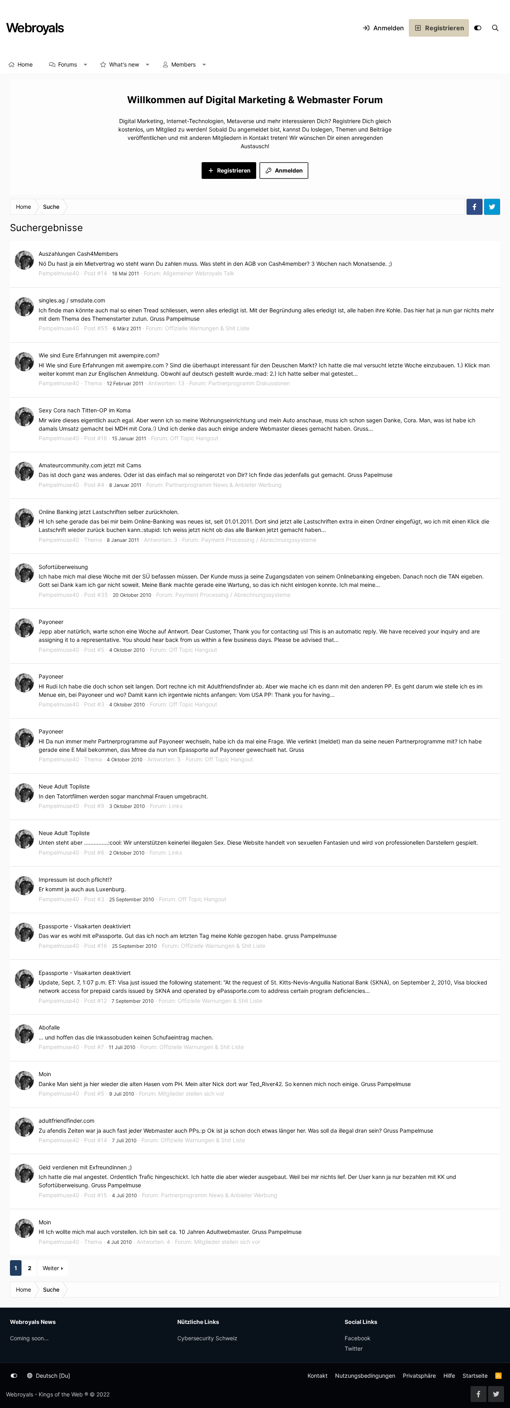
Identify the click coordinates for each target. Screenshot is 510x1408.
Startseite (475, 1375)
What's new (124, 64)
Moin (45, 1074)
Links (175, 805)
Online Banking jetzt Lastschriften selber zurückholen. (109, 511)
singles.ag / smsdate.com (72, 300)
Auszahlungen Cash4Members (78, 253)
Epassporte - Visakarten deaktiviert (85, 926)
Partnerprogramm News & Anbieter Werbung (223, 484)
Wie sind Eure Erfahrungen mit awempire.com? (99, 355)
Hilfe (449, 1375)
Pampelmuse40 (59, 273)
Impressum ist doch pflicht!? (75, 879)
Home (25, 64)
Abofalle (49, 1027)
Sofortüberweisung (63, 566)
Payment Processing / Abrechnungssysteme (258, 539)
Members (183, 64)
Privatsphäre (419, 1375)
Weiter (51, 1268)
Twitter (354, 1348)
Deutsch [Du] (52, 1375)
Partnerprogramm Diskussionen (249, 383)
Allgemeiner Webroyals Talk (198, 273)
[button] (86, 64)
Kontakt (318, 1375)
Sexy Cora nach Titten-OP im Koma (85, 410)
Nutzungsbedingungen (365, 1375)
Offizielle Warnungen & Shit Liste (207, 328)
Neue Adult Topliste (64, 786)
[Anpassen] (477, 28)
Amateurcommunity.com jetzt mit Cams (90, 465)
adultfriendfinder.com (66, 1120)
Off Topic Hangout (194, 438)
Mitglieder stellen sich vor (191, 1093)
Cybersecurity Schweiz (207, 1338)
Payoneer (51, 621)
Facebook (358, 1338)
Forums (67, 64)
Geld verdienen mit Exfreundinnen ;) (85, 1167)
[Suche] (495, 28)
